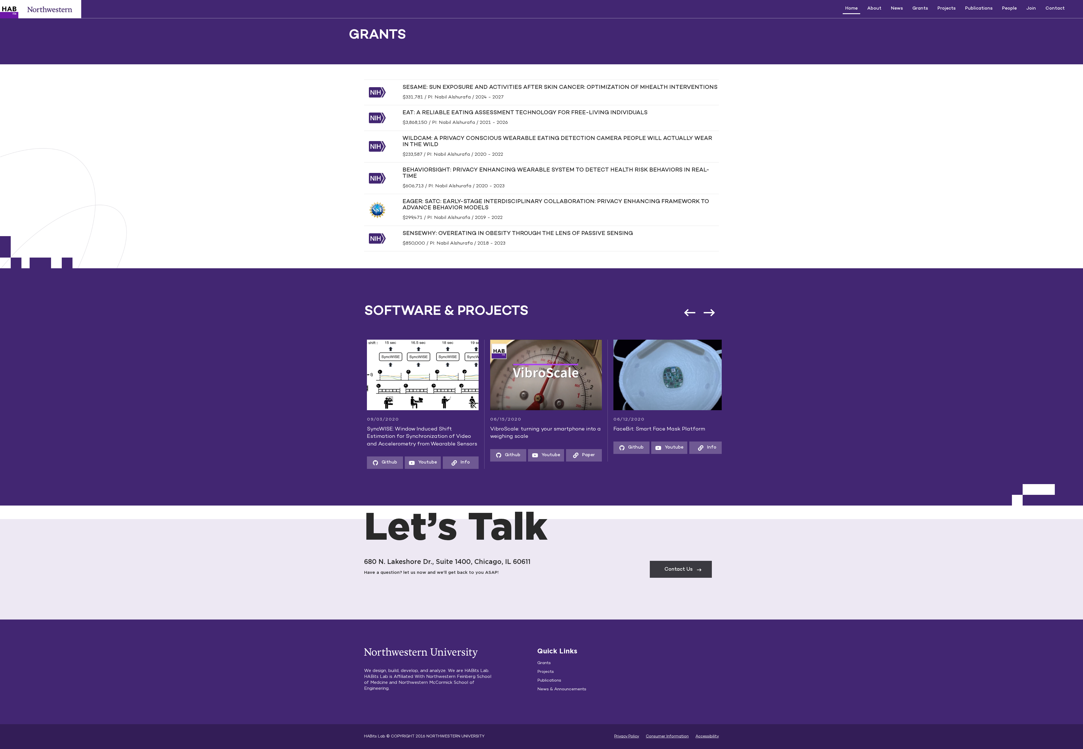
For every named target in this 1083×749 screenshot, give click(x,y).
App (708, 462)
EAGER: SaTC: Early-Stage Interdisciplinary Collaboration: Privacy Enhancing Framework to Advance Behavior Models (555, 205)
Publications (978, 8)
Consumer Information (667, 736)
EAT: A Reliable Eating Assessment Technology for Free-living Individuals (525, 113)
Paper (538, 455)
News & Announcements (561, 689)
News (897, 8)
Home (851, 8)
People (1009, 8)
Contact (1055, 8)
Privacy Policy (626, 736)
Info (414, 462)
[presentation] (709, 312)
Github (462, 455)
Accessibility (707, 736)
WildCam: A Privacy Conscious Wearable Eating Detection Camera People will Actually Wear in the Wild (557, 142)
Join (1031, 8)
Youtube (377, 462)
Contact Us (678, 569)
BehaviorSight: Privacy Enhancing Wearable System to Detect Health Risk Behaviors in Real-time (555, 173)
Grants (920, 8)
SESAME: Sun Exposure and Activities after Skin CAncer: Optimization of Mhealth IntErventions (559, 88)
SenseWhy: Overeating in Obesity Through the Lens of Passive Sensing (517, 234)
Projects (946, 8)
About (874, 8)
